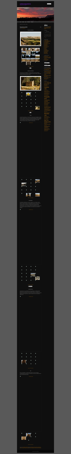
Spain (45, 123)
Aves (49, 82)
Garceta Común (46, 103)
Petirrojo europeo (47, 117)
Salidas (20, 447)
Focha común (46, 95)
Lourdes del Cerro (46, 51)
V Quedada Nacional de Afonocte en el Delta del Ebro (47, 73)
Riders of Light (46, 53)
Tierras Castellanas (32, 447)
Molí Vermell (45, 111)
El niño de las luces (46, 46)
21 (48, 35)
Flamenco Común (46, 94)
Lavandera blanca (47, 109)
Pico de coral (46, 118)
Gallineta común (47, 102)
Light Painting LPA (46, 50)
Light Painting (46, 110)
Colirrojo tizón (47, 91)
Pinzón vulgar (46, 119)
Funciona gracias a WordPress (35, 451)
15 (49, 34)
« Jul (45, 37)
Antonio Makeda (46, 42)
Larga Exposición (46, 108)
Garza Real (46, 104)
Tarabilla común (47, 124)
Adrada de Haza (46, 56)
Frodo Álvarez (45, 47)
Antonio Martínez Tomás (47, 43)
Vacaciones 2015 (23, 27)
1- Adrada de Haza (46, 40)
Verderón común (46, 128)
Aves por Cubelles (46, 59)
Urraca (45, 125)
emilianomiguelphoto (25, 4)
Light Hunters (45, 49)
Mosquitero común (46, 112)
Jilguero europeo (47, 107)
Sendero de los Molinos (27, 447)
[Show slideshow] (30, 66)
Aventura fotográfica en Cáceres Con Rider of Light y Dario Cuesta (47, 69)
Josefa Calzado (46, 75)
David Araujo (45, 45)
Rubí (46, 120)
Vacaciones (35, 447)
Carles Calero (45, 44)
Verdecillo (46, 127)
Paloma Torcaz (46, 116)
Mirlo (49, 110)
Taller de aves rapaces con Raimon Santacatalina (47, 78)
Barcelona (46, 84)
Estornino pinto (46, 93)
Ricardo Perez (45, 52)
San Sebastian (23, 447)
